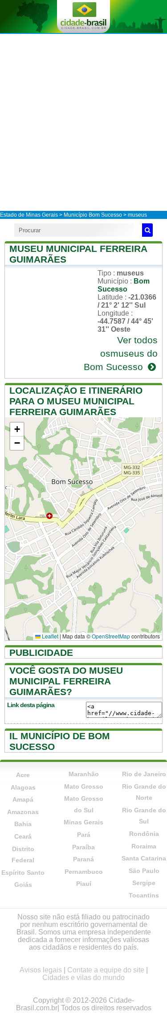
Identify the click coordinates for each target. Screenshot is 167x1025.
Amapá (22, 799)
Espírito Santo (23, 872)
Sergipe (143, 882)
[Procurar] (147, 230)
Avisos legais (41, 970)
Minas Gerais (83, 822)
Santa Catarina (144, 858)
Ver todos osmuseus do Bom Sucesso (121, 353)
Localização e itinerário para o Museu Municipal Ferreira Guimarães (76, 401)
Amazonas (23, 811)
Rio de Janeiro (144, 774)
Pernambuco (84, 871)
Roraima (143, 846)
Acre (23, 774)
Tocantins (144, 895)
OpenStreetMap (111, 636)
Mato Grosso (83, 786)
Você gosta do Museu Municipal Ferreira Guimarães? (66, 681)
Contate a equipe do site (105, 970)
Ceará (23, 836)
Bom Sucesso (124, 285)
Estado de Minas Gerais (29, 215)
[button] (17, 429)
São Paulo (144, 870)
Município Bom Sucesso (93, 215)
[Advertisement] (83, 122)
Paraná (83, 859)
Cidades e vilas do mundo (83, 977)
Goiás (23, 884)
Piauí (83, 883)
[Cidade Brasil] (83, 16)
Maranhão (84, 774)
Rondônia (144, 833)
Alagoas (23, 787)
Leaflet (49, 636)
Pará (83, 834)
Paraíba (83, 847)
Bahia (23, 823)
